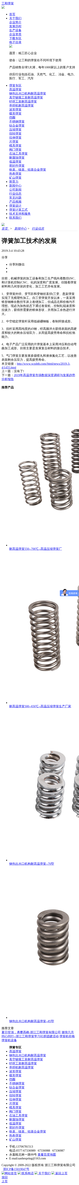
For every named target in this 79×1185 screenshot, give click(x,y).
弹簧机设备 (9, 1040)
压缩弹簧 (15, 129)
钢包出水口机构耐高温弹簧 (27, 93)
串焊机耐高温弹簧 (21, 105)
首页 (12, 14)
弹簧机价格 (67, 1036)
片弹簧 (13, 141)
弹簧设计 (15, 205)
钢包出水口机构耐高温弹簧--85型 (31, 1021)
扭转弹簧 (15, 133)
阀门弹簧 (15, 149)
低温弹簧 (15, 161)
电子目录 (15, 42)
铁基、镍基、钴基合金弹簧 (27, 169)
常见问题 (15, 197)
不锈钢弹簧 (17, 121)
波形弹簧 (15, 109)
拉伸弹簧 (15, 137)
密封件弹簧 (17, 165)
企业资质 (15, 34)
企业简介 (15, 22)
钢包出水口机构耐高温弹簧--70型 (31, 863)
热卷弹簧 (15, 173)
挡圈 (12, 117)
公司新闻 (15, 189)
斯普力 (13, 181)
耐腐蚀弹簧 (17, 157)
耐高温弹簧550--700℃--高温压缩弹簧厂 (35, 548)
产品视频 (15, 201)
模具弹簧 (15, 145)
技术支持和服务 (20, 213)
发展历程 (15, 26)
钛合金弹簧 (17, 125)
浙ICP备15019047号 (16, 1169)
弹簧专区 (15, 85)
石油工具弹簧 (18, 153)
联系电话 (27, 1173)
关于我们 (15, 18)
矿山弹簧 (15, 177)
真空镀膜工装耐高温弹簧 (26, 97)
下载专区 (15, 38)
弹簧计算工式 (18, 209)
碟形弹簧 (15, 113)
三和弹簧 (8, 3)
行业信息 (15, 193)
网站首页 (11, 1173)
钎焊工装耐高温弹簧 (23, 101)
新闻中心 (15, 185)
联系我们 (15, 217)
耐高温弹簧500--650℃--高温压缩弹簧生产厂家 (40, 706)
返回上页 (60, 1173)
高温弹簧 (15, 89)
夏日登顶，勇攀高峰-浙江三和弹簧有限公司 (31, 1032)
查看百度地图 (47, 1154)
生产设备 (15, 30)
